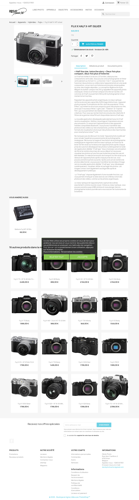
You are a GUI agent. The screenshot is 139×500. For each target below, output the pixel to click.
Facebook (11, 441)
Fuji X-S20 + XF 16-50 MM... (54, 404)
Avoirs (73, 460)
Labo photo (38, 10)
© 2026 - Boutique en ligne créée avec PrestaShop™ (69, 497)
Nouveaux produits (16, 457)
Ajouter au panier (92, 44)
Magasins (43, 465)
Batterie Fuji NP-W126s (23, 229)
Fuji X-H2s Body (114, 279)
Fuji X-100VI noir (84, 362)
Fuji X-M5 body (54, 279)
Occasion (99, 10)
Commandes (76, 457)
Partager (81, 56)
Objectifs (63, 10)
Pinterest (92, 56)
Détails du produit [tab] (96, 66)
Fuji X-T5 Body (24, 321)
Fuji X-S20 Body (84, 404)
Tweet (86, 56)
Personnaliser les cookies (71, 251)
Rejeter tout (57, 257)
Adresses (74, 463)
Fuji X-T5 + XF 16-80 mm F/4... (24, 279)
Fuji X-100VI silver (24, 404)
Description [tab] (81, 66)
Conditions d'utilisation (79, 472)
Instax (88, 10)
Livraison (43, 454)
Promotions (13, 454)
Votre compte (78, 450)
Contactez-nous (46, 460)
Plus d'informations (51, 251)
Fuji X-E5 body (114, 321)
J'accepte (82, 257)
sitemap (43, 463)
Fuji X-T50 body (54, 362)
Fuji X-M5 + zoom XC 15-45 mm (54, 321)
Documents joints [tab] (115, 66)
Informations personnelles (81, 454)
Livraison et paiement (79, 493)
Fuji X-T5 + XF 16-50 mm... (115, 404)
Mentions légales (46, 457)
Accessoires (76, 10)
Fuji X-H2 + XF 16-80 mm (84, 279)
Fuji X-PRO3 (114, 362)
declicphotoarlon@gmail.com (113, 467)
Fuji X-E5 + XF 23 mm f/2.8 (24, 362)
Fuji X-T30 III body (84, 321)
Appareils (51, 10)
